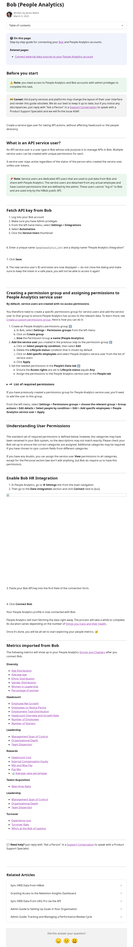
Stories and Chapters (92, 652)
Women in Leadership (25, 686)
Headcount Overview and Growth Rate (35, 715)
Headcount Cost (21, 757)
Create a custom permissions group (28, 319)
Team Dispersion (22, 744)
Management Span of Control (30, 736)
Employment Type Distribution (30, 711)
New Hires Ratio (21, 786)
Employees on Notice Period (29, 707)
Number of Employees (25, 719)
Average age (19, 674)
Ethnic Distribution (23, 678)
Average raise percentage (31, 773)
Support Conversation (83, 107)
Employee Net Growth (25, 703)
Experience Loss (21, 820)
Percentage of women (25, 690)
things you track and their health (86, 624)
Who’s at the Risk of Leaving (29, 828)
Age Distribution (22, 670)
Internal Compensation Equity (30, 761)
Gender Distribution (24, 682)
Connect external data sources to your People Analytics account (54, 56)
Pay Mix (16, 769)
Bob (61, 42)
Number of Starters (24, 723)
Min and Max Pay (22, 765)
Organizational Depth (25, 740)
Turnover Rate (20, 824)
